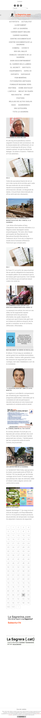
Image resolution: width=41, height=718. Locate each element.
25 (8, 547)
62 (18, 575)
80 (8, 591)
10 (8, 535)
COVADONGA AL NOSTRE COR (16, 137)
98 (23, 603)
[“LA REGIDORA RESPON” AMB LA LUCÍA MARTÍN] (19, 377)
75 (8, 587)
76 (13, 587)
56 (13, 571)
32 (18, 551)
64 (28, 575)
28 (23, 547)
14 (28, 535)
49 (28, 563)
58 (23, 571)
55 (8, 571)
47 (18, 563)
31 (13, 551)
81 (13, 591)
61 (13, 575)
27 (18, 547)
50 (8, 567)
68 (23, 579)
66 (13, 579)
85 (8, 595)
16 (13, 539)
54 (28, 567)
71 (13, 583)
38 (23, 555)
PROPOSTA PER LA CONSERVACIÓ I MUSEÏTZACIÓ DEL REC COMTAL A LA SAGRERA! (18, 220)
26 (13, 547)
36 (13, 555)
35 (8, 555)
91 (13, 599)
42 (18, 559)
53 (23, 567)
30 (8, 551)
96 (13, 603)
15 (8, 539)
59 (28, 571)
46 (13, 563)
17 (18, 539)
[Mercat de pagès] (19, 496)
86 (13, 595)
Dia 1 (8, 267)
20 (8, 543)
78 (23, 587)
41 (13, 559)
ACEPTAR (21, 716)
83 (23, 591)
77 (18, 587)
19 (28, 539)
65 (8, 579)
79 (28, 587)
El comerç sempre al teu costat (18, 428)
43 (23, 559)
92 (18, 599)
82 (18, 591)
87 (18, 595)
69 (28, 579)
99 (28, 603)
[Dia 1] (19, 256)
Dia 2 (8, 178)
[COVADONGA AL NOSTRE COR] (19, 127)
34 (28, 551)
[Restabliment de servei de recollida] (19, 339)
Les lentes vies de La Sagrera (17, 467)
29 (28, 547)
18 (23, 539)
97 (18, 603)
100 (8, 607)
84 (28, 591)
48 (23, 563)
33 (23, 551)
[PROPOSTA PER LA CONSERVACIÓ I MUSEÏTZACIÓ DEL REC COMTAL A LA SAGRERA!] (19, 208)
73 (23, 583)
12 (18, 535)
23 (23, 543)
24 (28, 543)
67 (18, 579)
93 (23, 599)
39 (28, 555)
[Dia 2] (19, 167)
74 (28, 583)
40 (8, 559)
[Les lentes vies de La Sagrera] (19, 456)
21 (13, 543)
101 (13, 607)
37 (18, 555)
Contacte (19, 1)
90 (8, 599)
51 (13, 567)
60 (8, 575)
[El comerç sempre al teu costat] (19, 418)
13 (23, 535)
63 (23, 575)
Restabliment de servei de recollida (19, 350)
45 (8, 563)
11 (13, 535)
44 (28, 559)
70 (8, 583)
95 (8, 603)
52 (18, 567)
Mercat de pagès (12, 507)
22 (18, 543)
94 (28, 599)
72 (18, 583)
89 (28, 595)
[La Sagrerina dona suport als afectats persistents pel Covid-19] (19, 295)
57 (18, 571)
